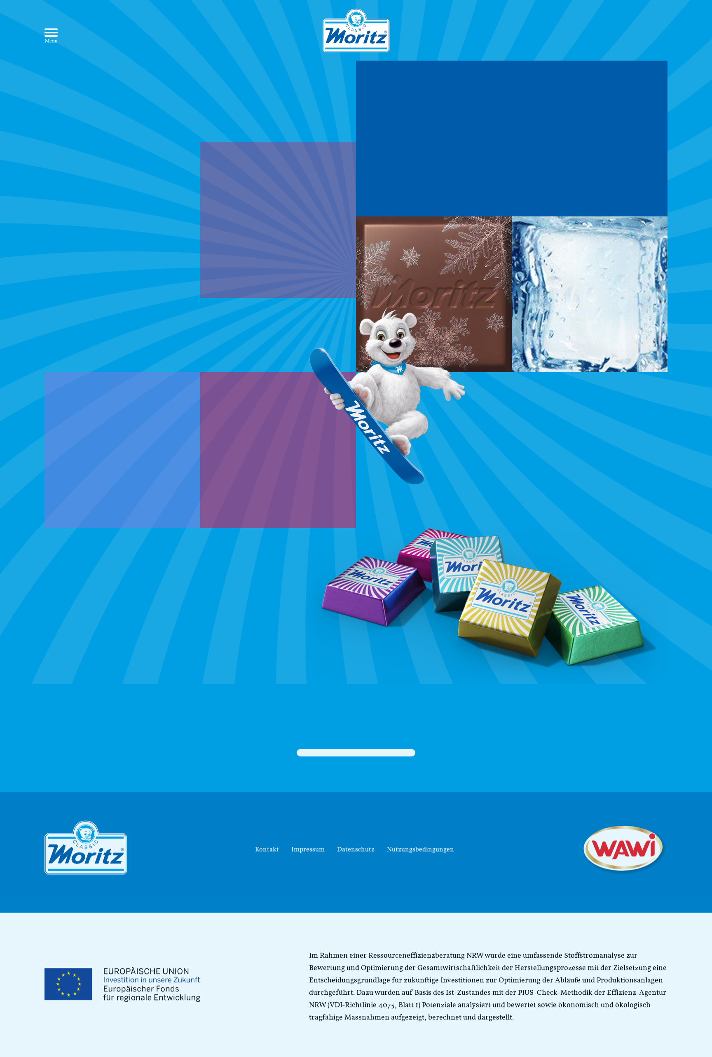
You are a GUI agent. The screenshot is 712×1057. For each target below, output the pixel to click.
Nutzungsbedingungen (420, 844)
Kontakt (267, 844)
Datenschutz (356, 844)
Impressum (308, 844)
